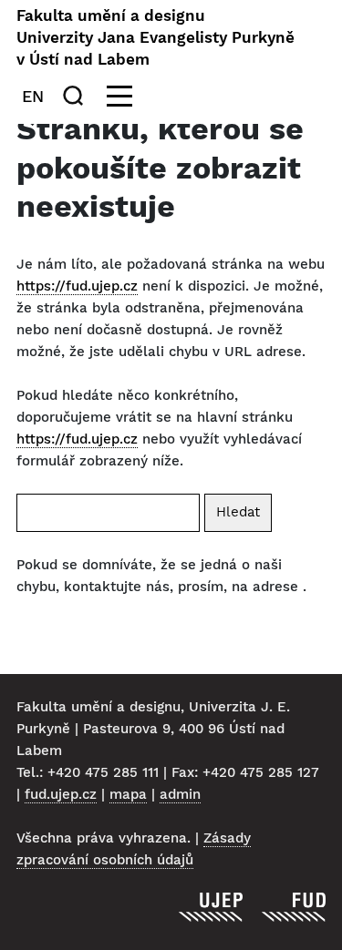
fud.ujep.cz (61, 794)
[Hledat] (76, 96)
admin (180, 794)
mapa (128, 794)
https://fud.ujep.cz (77, 286)
